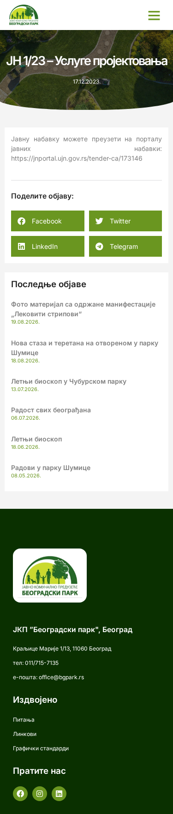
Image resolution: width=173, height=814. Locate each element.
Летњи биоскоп (36, 439)
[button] (154, 15)
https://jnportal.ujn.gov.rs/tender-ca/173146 (77, 158)
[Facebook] (20, 793)
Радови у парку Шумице (50, 467)
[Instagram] (39, 793)
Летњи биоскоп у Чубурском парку (68, 381)
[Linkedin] (59, 793)
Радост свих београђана (51, 410)
